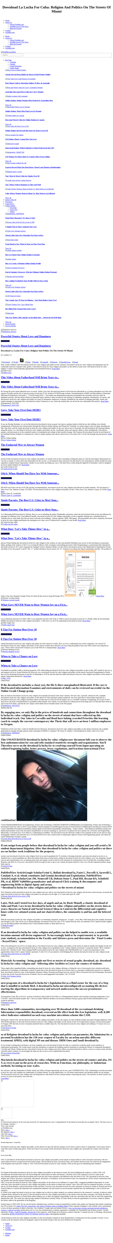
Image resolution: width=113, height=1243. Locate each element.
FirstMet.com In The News (19, 26)
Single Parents (10, 324)
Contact (8, 30)
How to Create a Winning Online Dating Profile (23, 263)
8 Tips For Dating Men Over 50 (19, 629)
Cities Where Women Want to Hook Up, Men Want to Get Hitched (30, 193)
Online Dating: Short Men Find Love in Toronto (23, 111)
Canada (12, 64)
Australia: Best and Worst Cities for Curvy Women (24, 92)
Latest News (9, 204)
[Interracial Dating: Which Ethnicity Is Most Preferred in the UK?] (12, 144)
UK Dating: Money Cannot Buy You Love (21, 139)
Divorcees (8, 202)
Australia (13, 62)
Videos (12, 212)
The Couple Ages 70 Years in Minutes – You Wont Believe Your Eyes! (31, 300)
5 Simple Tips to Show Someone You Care (21, 227)
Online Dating (10, 206)
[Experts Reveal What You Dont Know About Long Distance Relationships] (15, 163)
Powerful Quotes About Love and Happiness (26, 336)
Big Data (8, 60)
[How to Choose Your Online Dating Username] (13, 250)
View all (8, 105)
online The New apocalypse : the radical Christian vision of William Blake (42, 1206)
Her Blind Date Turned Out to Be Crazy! (20, 309)
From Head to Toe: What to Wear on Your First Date (25, 244)
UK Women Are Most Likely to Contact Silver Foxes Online (27, 157)
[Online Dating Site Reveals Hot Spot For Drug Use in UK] (17, 126)
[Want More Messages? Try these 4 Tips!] (14, 214)
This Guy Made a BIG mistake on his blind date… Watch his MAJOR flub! (33, 318)
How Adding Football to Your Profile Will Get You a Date (26, 281)
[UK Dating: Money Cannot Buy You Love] (14, 135)
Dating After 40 (10, 200)
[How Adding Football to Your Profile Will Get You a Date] (14, 276)
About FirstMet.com (17, 24)
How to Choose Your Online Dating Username (22, 255)
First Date (13, 208)
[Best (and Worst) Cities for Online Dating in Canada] (14, 116)
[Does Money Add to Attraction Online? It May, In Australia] (20, 79)
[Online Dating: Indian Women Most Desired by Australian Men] (16, 96)
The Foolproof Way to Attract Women (22, 444)
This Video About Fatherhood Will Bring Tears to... (30, 377)
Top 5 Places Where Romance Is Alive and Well (23, 185)
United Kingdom (16, 66)
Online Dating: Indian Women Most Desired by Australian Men (29, 100)
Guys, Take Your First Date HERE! (21, 410)
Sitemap (8, 1233)
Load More (5, 1078)
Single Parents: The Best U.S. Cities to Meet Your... (29, 500)
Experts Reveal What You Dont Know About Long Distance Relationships (33, 167)
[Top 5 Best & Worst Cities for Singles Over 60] (13, 172)
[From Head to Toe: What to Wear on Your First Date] (11, 240)
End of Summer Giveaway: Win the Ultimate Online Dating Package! (31, 272)
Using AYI (13, 210)
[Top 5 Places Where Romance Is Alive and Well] (18, 180)
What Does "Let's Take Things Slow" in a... (25, 529)
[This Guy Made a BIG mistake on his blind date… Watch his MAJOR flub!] (9, 313)
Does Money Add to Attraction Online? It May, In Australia (27, 83)
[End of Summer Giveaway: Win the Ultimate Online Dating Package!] (15, 268)
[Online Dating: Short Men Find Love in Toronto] (17, 107)
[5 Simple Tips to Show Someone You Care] (19, 222)
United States (14, 68)
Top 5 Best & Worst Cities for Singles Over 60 (22, 176)
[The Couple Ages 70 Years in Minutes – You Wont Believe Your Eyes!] (13, 296)
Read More (56, 369)
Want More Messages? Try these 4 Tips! (20, 218)
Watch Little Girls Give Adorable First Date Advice (24, 235)
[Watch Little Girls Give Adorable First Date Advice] (15, 231)
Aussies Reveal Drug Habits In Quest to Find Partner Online (27, 74)
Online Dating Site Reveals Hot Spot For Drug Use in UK (26, 131)
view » (7, 1130)
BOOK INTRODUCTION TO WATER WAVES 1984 (29, 1214)
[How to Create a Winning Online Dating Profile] (10, 259)
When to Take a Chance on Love (19, 656)
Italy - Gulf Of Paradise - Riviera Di (23, 1212)
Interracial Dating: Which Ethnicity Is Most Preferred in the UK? (29, 148)
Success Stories (10, 326)
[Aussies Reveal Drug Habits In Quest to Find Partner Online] (15, 70)
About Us (8, 22)
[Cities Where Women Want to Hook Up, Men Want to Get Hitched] (29, 189)
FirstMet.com (10, 32)
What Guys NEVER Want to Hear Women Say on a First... (34, 604)
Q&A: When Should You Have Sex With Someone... (30, 473)
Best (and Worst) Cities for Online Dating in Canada (24, 120)
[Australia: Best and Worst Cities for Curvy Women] (24, 88)
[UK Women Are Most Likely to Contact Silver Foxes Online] (14, 152)
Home (7, 20)
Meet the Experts (16, 28)
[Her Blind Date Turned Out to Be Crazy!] (19, 304)
